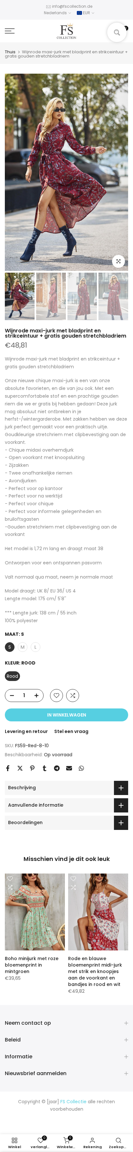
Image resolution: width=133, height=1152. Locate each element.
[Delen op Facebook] (8, 768)
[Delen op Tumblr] (44, 768)
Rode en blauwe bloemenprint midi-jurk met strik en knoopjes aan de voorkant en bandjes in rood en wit (95, 971)
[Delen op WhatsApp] (81, 768)
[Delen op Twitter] (20, 768)
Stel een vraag (71, 731)
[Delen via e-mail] (69, 768)
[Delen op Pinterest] (32, 768)
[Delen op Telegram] (57, 768)
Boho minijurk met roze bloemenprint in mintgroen (31, 965)
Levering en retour (26, 731)
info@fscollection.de (72, 6)
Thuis (10, 52)
